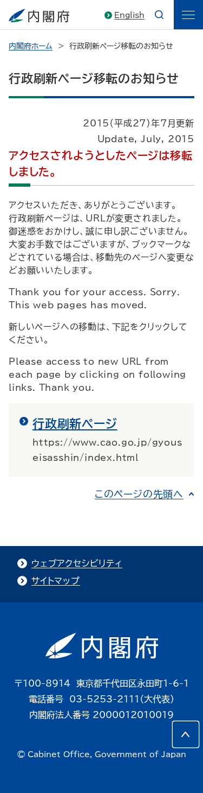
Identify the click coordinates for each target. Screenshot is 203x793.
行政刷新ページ (74, 424)
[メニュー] (188, 14)
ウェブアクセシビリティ (76, 563)
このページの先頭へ (139, 494)
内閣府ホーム (31, 46)
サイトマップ (55, 580)
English (129, 15)
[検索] (159, 14)
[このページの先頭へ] (186, 734)
